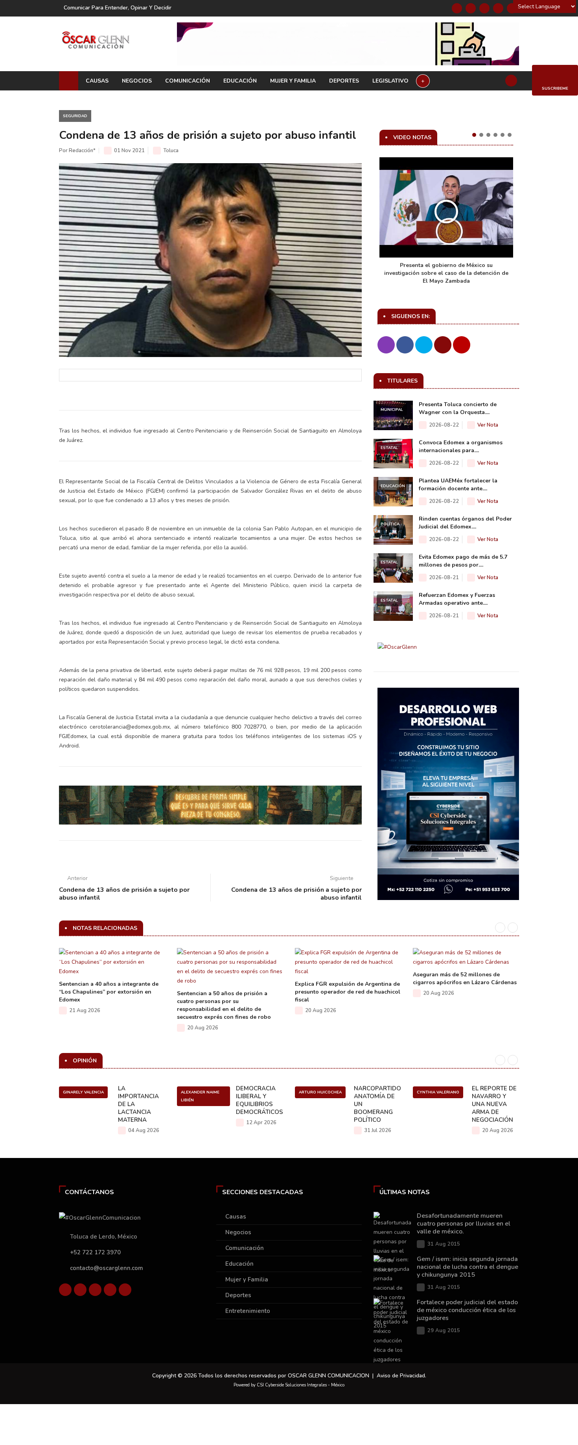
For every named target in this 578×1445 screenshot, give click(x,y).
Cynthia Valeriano (438, 1092)
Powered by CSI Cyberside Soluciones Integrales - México (289, 1385)
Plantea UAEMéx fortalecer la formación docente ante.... (458, 484)
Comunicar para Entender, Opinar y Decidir (117, 7)
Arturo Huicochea (320, 1092)
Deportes (344, 81)
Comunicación (187, 81)
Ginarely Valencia (83, 1092)
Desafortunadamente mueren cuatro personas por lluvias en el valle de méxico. (463, 1223)
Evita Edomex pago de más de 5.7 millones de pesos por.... (463, 561)
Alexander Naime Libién (200, 1096)
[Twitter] (471, 8)
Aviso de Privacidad (401, 1375)
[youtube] (498, 8)
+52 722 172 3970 (95, 1252)
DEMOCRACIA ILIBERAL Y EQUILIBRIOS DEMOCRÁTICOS (259, 1100)
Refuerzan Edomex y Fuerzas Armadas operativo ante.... (457, 599)
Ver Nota (487, 425)
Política (390, 524)
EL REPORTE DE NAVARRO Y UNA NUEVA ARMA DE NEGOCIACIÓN (494, 1104)
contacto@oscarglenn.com (106, 1268)
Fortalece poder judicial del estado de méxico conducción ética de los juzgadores (467, 1310)
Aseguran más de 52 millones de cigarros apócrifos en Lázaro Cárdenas (465, 978)
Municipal (392, 409)
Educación (240, 81)
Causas (97, 81)
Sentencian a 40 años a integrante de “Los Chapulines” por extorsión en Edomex (108, 991)
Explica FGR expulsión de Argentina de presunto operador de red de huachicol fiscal (347, 991)
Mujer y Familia (293, 81)
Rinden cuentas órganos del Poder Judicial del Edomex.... (465, 522)
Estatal (389, 448)
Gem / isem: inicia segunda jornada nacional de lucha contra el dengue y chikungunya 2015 (467, 1267)
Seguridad (75, 116)
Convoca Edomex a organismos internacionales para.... (461, 446)
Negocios (137, 81)
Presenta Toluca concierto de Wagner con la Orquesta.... (458, 408)
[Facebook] (457, 8)
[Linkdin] (484, 8)
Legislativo (390, 81)
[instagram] (512, 8)
